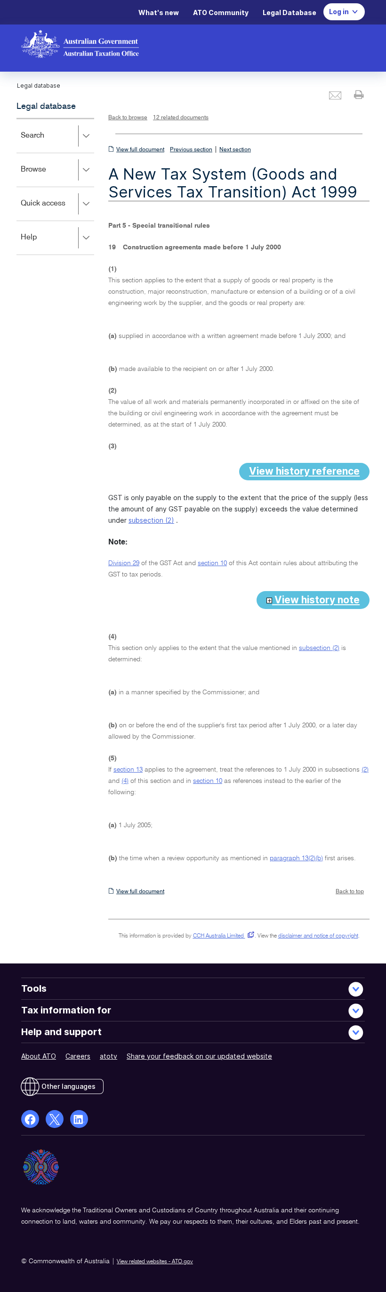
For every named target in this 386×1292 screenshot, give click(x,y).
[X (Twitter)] (55, 1119)
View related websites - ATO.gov (155, 1262)
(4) (125, 781)
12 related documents (181, 118)
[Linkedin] (79, 1119)
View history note (316, 600)
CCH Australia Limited (222, 936)
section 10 (212, 563)
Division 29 (123, 563)
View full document (140, 150)
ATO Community (221, 12)
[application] (55, 186)
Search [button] (46, 142)
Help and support (61, 1031)
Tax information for (66, 1010)
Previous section (191, 150)
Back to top (350, 892)
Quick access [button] (57, 210)
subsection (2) (151, 520)
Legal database (46, 106)
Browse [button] (47, 176)
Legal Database (289, 12)
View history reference (304, 471)
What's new (158, 12)
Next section (235, 150)
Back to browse (127, 118)
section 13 (128, 769)
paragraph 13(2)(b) (296, 858)
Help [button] (42, 244)
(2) (365, 769)
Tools (34, 988)
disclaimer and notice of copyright (318, 936)
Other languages (68, 1086)
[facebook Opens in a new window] (30, 1119)
